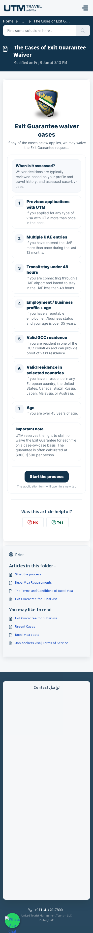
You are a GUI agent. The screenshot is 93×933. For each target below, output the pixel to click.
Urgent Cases (25, 626)
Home (8, 20)
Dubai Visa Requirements (33, 582)
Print (19, 554)
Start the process (46, 476)
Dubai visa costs (27, 634)
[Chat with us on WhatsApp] (12, 920)
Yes (60, 522)
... (23, 20)
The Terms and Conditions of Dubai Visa (44, 590)
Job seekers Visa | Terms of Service (41, 643)
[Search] (83, 30)
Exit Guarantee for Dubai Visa (36, 599)
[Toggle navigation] (85, 7)
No (35, 522)
